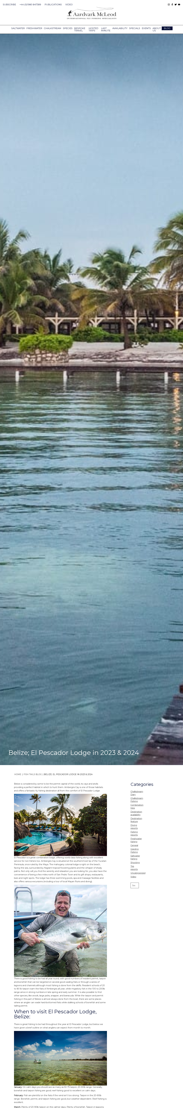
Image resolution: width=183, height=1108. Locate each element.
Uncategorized (138, 873)
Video (69, 4)
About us (157, 29)
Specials (134, 28)
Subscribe (9, 4)
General (134, 845)
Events (146, 28)
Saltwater (18, 28)
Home (17, 774)
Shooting (135, 862)
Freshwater (34, 28)
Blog (167, 28)
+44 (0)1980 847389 (30, 4)
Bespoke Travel (79, 29)
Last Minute (105, 29)
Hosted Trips (93, 29)
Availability (119, 28)
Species (67, 28)
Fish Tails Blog (33, 774)
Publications (53, 4)
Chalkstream (52, 28)
